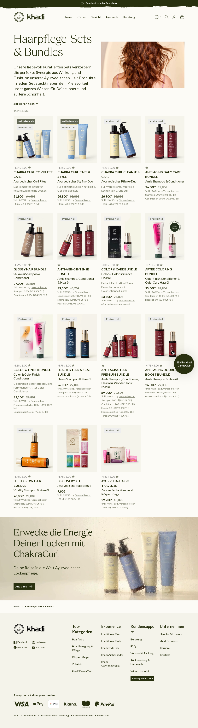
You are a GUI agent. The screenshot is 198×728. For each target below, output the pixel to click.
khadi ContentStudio (110, 663)
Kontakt (165, 654)
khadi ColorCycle (111, 641)
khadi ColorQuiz (110, 634)
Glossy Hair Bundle (30, 269)
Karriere (165, 648)
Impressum (103, 715)
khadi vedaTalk (110, 648)
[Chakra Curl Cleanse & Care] (121, 139)
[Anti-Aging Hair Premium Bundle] (121, 337)
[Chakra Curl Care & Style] (77, 139)
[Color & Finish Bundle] (33, 337)
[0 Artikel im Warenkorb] (182, 17)
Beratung (136, 639)
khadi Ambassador (112, 654)
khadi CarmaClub (82, 671)
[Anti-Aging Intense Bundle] (77, 237)
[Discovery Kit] (77, 448)
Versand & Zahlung (142, 653)
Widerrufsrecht (140, 671)
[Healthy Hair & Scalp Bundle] (77, 337)
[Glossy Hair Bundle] (33, 237)
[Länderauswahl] (158, 17)
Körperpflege (80, 657)
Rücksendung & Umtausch (140, 662)
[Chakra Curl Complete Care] (33, 139)
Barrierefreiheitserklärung (55, 715)
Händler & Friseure (171, 634)
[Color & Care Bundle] (121, 237)
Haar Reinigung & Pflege (82, 648)
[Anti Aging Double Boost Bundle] (164, 337)
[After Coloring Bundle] (164, 237)
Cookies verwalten (83, 715)
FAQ (133, 646)
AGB (16, 715)
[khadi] (29, 17)
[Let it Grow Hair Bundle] (33, 448)
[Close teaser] (173, 353)
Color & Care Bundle (119, 269)
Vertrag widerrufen (142, 678)
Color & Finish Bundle (32, 370)
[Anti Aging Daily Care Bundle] (164, 139)
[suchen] (167, 17)
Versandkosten (39, 200)
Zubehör (77, 664)
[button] (20, 167)
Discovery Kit (68, 481)
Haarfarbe (78, 639)
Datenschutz (29, 715)
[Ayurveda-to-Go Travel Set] (121, 448)
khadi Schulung (169, 641)
